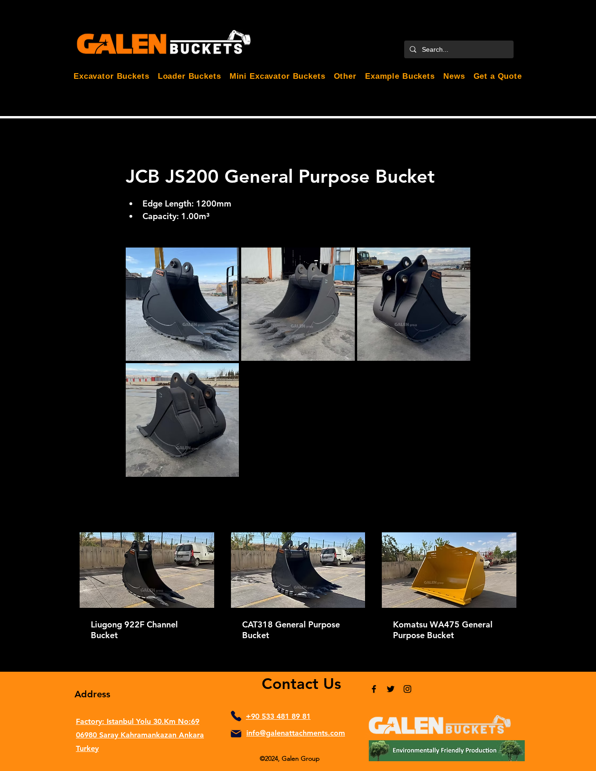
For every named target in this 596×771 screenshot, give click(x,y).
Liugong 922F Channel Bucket (134, 629)
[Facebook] (374, 689)
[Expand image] (182, 304)
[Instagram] (407, 689)
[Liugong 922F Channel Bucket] (147, 570)
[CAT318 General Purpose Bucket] (298, 570)
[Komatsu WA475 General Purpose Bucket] (449, 570)
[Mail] (236, 734)
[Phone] (236, 716)
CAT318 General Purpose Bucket (291, 629)
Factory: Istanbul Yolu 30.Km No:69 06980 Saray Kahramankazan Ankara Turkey (140, 735)
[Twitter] (391, 689)
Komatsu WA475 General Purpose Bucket (443, 629)
